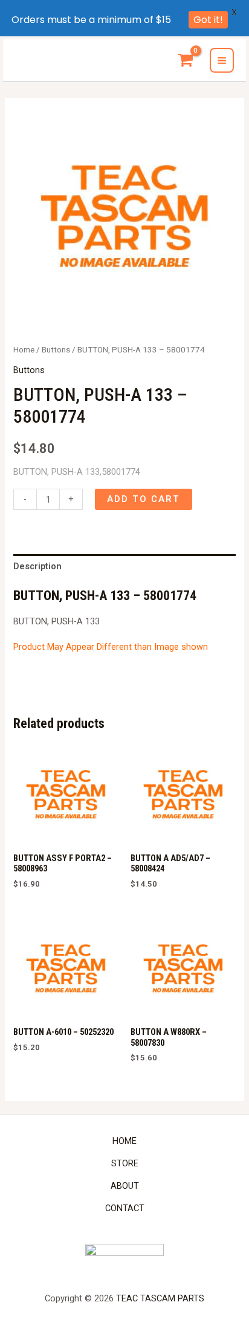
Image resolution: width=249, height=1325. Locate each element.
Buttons (56, 349)
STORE (124, 1163)
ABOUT (125, 1185)
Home (23, 349)
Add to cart (143, 499)
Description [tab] (37, 566)
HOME (124, 1140)
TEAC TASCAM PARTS (160, 1298)
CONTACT (124, 1208)
